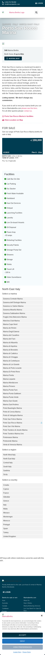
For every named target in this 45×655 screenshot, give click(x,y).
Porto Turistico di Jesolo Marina (15, 430)
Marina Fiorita (8, 375)
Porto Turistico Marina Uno (13, 434)
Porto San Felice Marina (12, 419)
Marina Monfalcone (10, 383)
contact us (28, 111)
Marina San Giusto (10, 401)
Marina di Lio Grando (11, 364)
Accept (22, 635)
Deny (22, 641)
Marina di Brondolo (10, 350)
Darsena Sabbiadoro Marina (14, 313)
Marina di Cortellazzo (11, 361)
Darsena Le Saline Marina (13, 306)
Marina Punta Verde (10, 397)
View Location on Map (14, 120)
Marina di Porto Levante (12, 368)
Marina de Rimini (9, 328)
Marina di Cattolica (10, 353)
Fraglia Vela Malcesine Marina (15, 317)
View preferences (22, 647)
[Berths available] (41, 423)
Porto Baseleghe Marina (12, 408)
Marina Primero (9, 386)
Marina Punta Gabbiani (12, 393)
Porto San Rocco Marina (12, 423)
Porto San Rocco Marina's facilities (18, 116)
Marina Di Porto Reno (11, 372)
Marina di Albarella (10, 342)
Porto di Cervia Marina (11, 412)
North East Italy (29, 24)
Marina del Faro (9, 339)
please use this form (29, 108)
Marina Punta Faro (10, 390)
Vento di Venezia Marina (12, 445)
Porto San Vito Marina (11, 426)
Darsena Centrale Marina (13, 299)
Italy (15, 24)
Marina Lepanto (9, 379)
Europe (6, 24)
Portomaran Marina (10, 437)
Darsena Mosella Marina (12, 310)
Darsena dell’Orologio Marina (14, 302)
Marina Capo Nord (10, 324)
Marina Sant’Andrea (11, 404)
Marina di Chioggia (10, 357)
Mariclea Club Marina (11, 321)
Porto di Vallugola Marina (13, 415)
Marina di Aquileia (10, 346)
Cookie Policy (17, 652)
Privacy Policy (26, 652)
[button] (42, 615)
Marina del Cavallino (11, 335)
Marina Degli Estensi (11, 331)
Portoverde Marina (10, 441)
